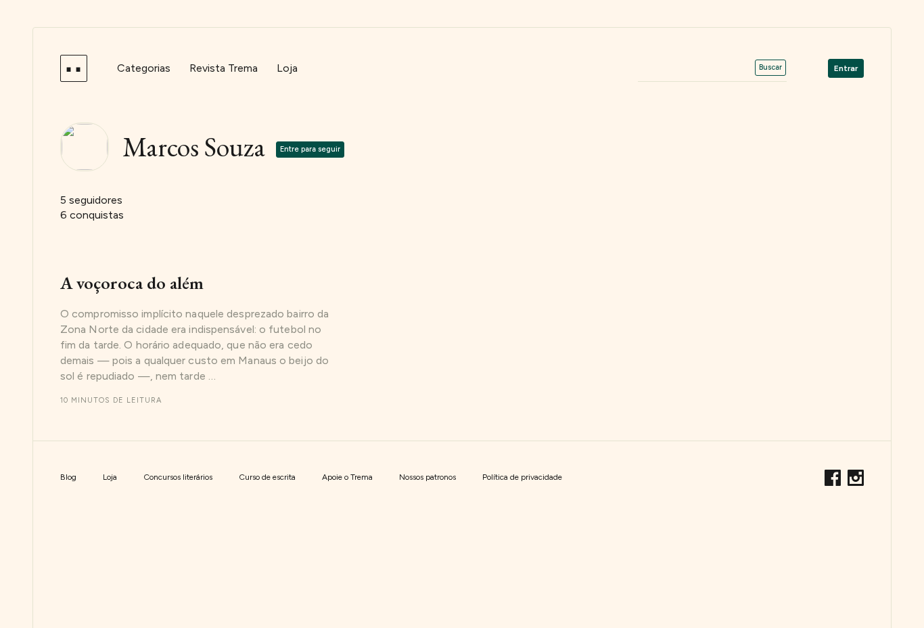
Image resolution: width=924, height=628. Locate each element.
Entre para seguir (310, 149)
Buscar (770, 67)
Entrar (846, 68)
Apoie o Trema (347, 477)
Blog (68, 477)
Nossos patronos (427, 477)
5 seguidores (91, 200)
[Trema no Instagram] (856, 476)
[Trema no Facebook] (835, 476)
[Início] (73, 68)
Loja (287, 68)
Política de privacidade (522, 477)
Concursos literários (177, 477)
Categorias (143, 68)
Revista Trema (223, 68)
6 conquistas (92, 214)
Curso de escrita (267, 477)
